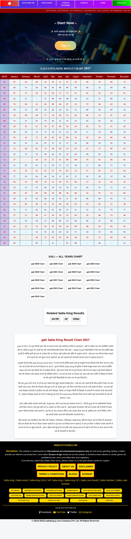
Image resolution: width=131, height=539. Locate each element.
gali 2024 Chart (74, 264)
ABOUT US (68, 466)
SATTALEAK (121, 3)
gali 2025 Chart (56, 264)
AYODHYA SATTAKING (65, 4)
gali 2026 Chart (38, 264)
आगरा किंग (55, 319)
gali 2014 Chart (38, 288)
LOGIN (103, 3)
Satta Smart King (95, 495)
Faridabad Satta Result (32, 490)
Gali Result (15, 490)
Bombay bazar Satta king (35, 495)
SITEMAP (87, 474)
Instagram (87, 512)
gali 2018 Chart (38, 280)
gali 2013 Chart (56, 288)
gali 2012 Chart (74, 288)
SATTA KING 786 (28, 3)
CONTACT (84, 3)
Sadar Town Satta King (75, 495)
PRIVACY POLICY (47, 466)
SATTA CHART (46, 3)
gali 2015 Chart (93, 280)
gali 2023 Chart (93, 264)
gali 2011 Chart (93, 288)
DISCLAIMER (86, 466)
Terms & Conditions (51, 474)
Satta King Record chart (92, 490)
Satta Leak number (113, 490)
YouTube (60, 512)
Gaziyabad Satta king (54, 490)
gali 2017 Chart (56, 280)
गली (66, 319)
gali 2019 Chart (93, 272)
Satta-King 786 (16, 495)
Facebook (46, 512)
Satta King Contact (113, 495)
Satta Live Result (55, 495)
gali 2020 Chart (74, 272)
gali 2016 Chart (74, 280)
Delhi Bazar (83, 500)
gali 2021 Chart (56, 272)
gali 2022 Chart (38, 272)
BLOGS (73, 474)
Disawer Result (72, 490)
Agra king (109, 500)
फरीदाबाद (76, 319)
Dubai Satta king (54, 500)
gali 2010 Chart (38, 296)
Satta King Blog (24, 500)
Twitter (73, 512)
